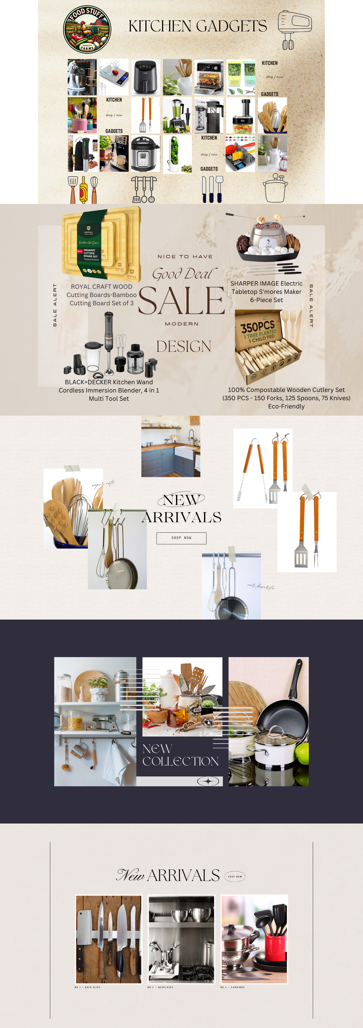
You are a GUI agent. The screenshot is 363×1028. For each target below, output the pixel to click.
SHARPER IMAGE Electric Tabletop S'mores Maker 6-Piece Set (266, 291)
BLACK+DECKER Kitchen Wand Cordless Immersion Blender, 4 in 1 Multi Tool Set (109, 390)
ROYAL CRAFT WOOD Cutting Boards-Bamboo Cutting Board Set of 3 (102, 294)
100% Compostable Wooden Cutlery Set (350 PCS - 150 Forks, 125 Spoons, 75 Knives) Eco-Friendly (286, 398)
